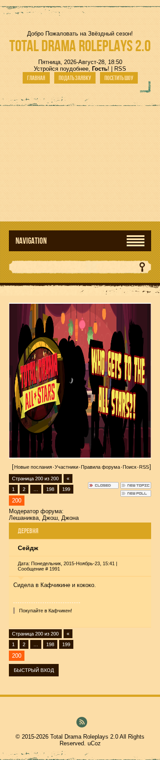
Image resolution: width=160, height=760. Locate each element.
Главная (36, 77)
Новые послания (33, 467)
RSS (120, 68)
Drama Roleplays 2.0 (80, 45)
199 (66, 489)
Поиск (129, 467)
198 (50, 489)
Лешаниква (24, 518)
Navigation (31, 240)
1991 (54, 568)
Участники (66, 467)
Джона (70, 518)
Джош (50, 518)
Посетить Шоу (118, 77)
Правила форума (100, 467)
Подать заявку (75, 77)
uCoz (94, 743)
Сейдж (28, 547)
